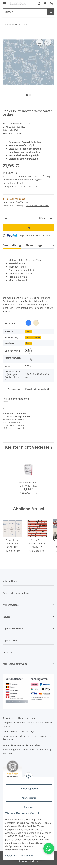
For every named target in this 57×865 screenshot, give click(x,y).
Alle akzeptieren (29, 788)
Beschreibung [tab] (12, 245)
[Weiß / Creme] (36, 323)
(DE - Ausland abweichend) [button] (37, 205)
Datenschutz (26, 855)
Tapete (29, 343)
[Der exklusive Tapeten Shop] (17, 3)
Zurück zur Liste (12, 24)
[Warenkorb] (51, 3)
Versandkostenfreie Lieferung (34, 176)
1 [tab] (27, 95)
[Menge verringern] (6, 218)
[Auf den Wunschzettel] (47, 42)
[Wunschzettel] (45, 3)
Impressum (11, 855)
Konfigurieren (29, 797)
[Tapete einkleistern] (28, 351)
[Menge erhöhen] (50, 218)
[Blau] (28, 323)
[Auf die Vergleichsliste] (39, 42)
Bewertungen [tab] (35, 245)
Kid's (16, 130)
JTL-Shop (34, 861)
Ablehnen (29, 807)
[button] (39, 3)
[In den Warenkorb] (5, 34)
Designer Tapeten (33, 337)
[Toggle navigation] (4, 2)
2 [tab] (30, 95)
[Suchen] (50, 11)
